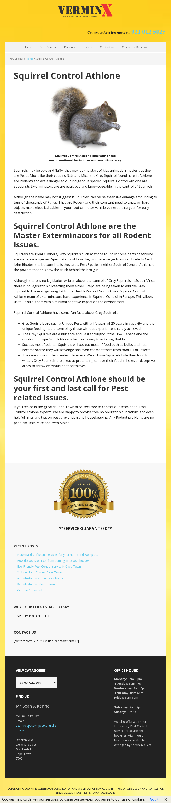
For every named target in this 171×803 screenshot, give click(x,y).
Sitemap (94, 792)
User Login (108, 792)
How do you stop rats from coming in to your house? (53, 561)
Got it (154, 799)
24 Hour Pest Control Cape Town (39, 572)
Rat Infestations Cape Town (36, 584)
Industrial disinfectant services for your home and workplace (57, 555)
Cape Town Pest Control (85, 10)
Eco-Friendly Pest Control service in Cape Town (49, 566)
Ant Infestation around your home (40, 578)
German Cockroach (30, 590)
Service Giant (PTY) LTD (110, 789)
